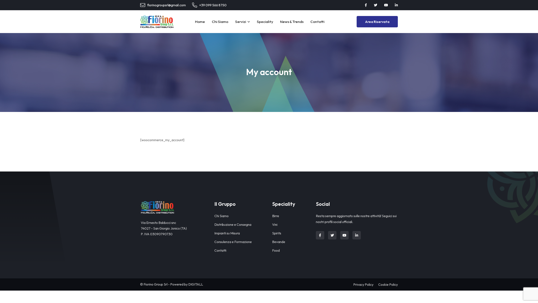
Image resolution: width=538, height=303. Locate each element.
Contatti (317, 21)
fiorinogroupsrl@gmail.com (166, 5)
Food (276, 250)
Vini (274, 224)
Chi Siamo (220, 21)
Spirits (276, 233)
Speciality (265, 21)
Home (200, 21)
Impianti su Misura (227, 233)
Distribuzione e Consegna (232, 224)
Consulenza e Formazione (233, 242)
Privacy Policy (363, 284)
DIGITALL (195, 284)
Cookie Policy (388, 284)
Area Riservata (377, 22)
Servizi (240, 21)
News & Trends (291, 21)
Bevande (278, 242)
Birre (275, 216)
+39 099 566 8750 (213, 5)
